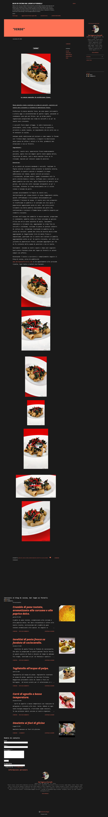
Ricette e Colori (69, 56)
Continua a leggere (49, 631)
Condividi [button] (68, 43)
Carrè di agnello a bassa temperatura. (27, 695)
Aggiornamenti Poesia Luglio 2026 (29, 15)
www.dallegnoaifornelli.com (22, 261)
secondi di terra (44, 15)
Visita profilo (45, 793)
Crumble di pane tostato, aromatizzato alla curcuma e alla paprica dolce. (33, 610)
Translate (19, 767)
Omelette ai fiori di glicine (29, 723)
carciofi (67, 51)
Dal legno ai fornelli (45, 782)
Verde (67, 58)
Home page (15, 15)
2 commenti (22, 733)
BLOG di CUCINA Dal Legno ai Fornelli (27, 3)
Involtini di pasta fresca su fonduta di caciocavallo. (29, 641)
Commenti (9, 601)
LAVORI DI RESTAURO (56, 15)
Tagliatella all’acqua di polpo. (31, 668)
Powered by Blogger (44, 811)
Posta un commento (24, 631)
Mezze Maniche (69, 54)
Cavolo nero (68, 52)
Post (8, 599)
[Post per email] (50, 557)
